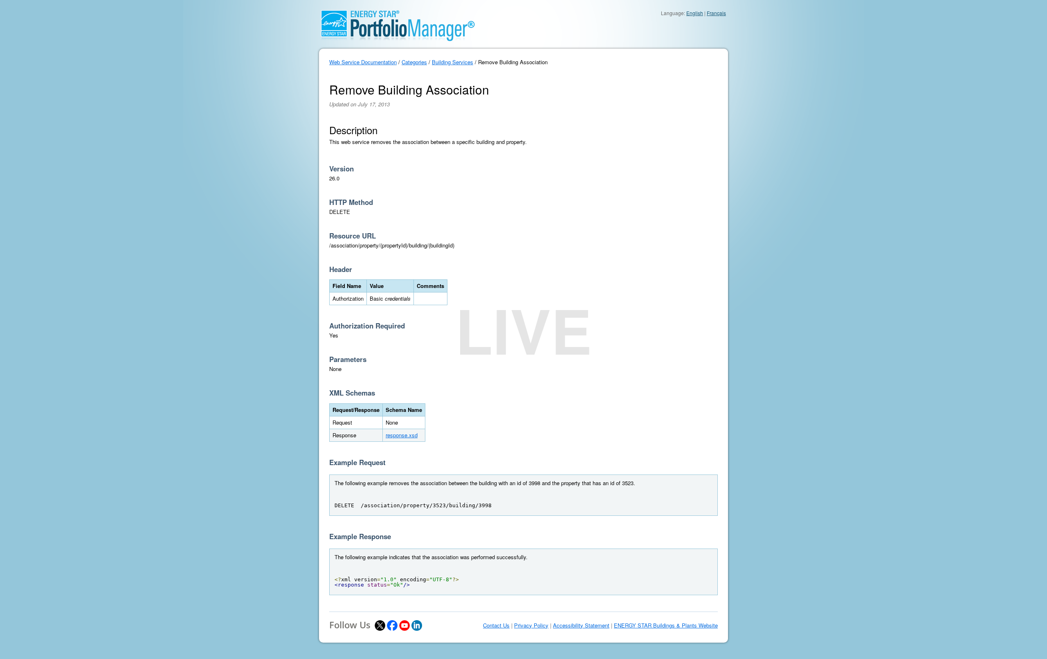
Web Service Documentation (363, 62)
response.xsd (402, 435)
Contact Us (496, 625)
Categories (414, 62)
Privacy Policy (531, 625)
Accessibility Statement (581, 625)
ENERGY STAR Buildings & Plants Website (666, 625)
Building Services (452, 62)
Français (716, 12)
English (694, 12)
